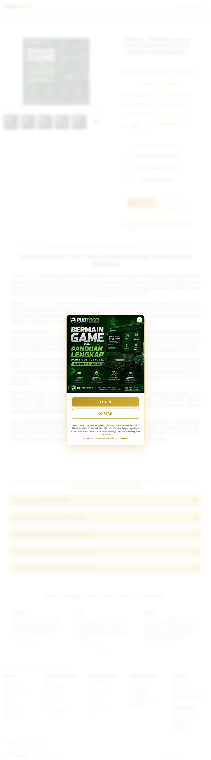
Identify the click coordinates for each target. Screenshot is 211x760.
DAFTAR (106, 413)
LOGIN (105, 402)
